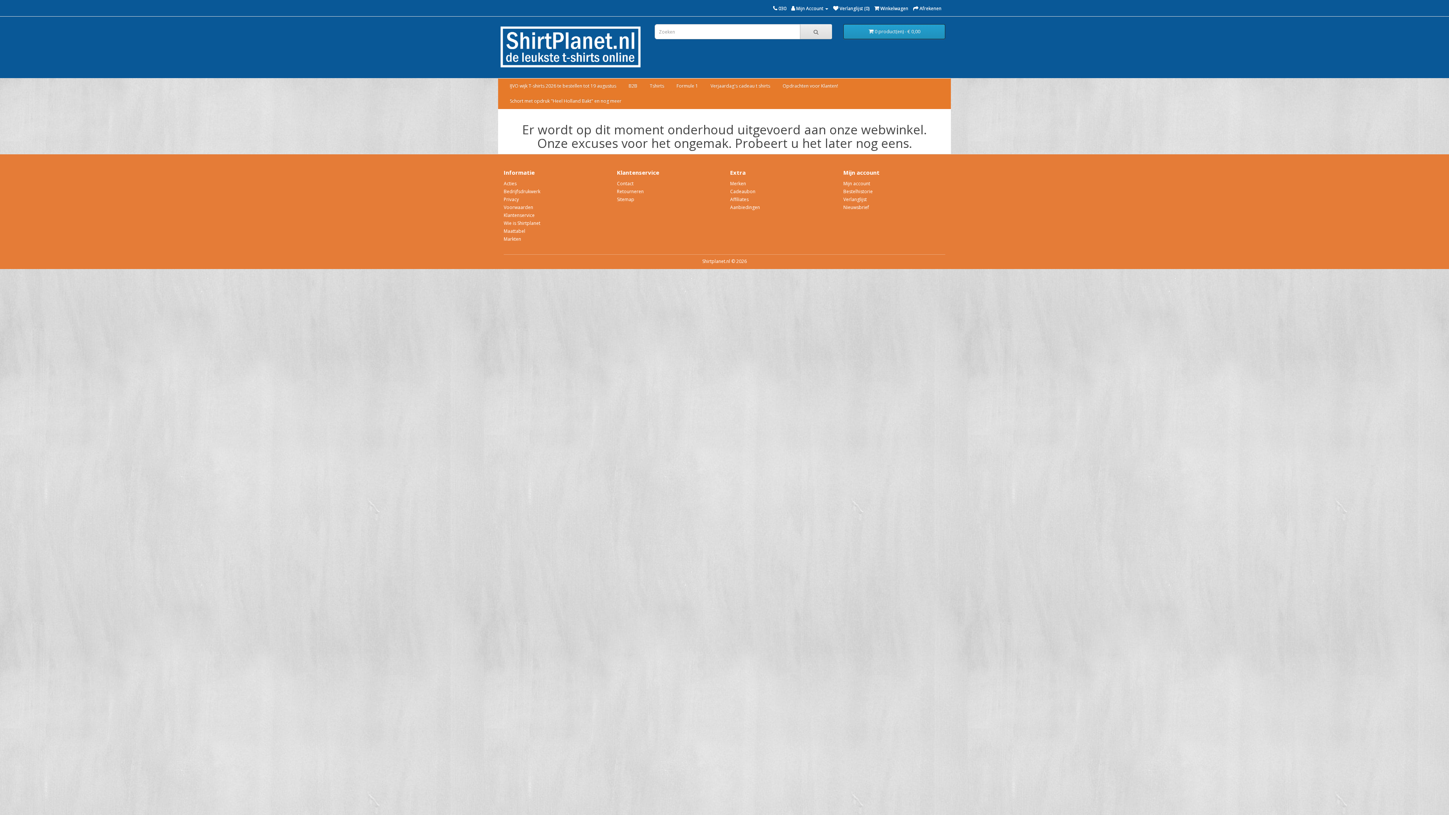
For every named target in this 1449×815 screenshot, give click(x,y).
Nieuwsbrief (856, 207)
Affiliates (739, 199)
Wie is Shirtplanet (522, 223)
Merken (738, 183)
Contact (625, 183)
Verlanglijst (855, 199)
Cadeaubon (742, 191)
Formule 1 (687, 86)
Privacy (511, 199)
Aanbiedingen (745, 207)
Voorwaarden (518, 207)
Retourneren (630, 191)
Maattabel (514, 231)
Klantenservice (519, 215)
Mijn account (856, 183)
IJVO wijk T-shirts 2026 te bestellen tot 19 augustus (563, 86)
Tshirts (657, 86)
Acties (510, 183)
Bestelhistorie (858, 191)
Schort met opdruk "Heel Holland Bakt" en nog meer (565, 101)
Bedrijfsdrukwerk (522, 191)
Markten (512, 239)
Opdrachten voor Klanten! (810, 86)
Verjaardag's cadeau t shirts (740, 86)
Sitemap (625, 199)
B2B (633, 86)
